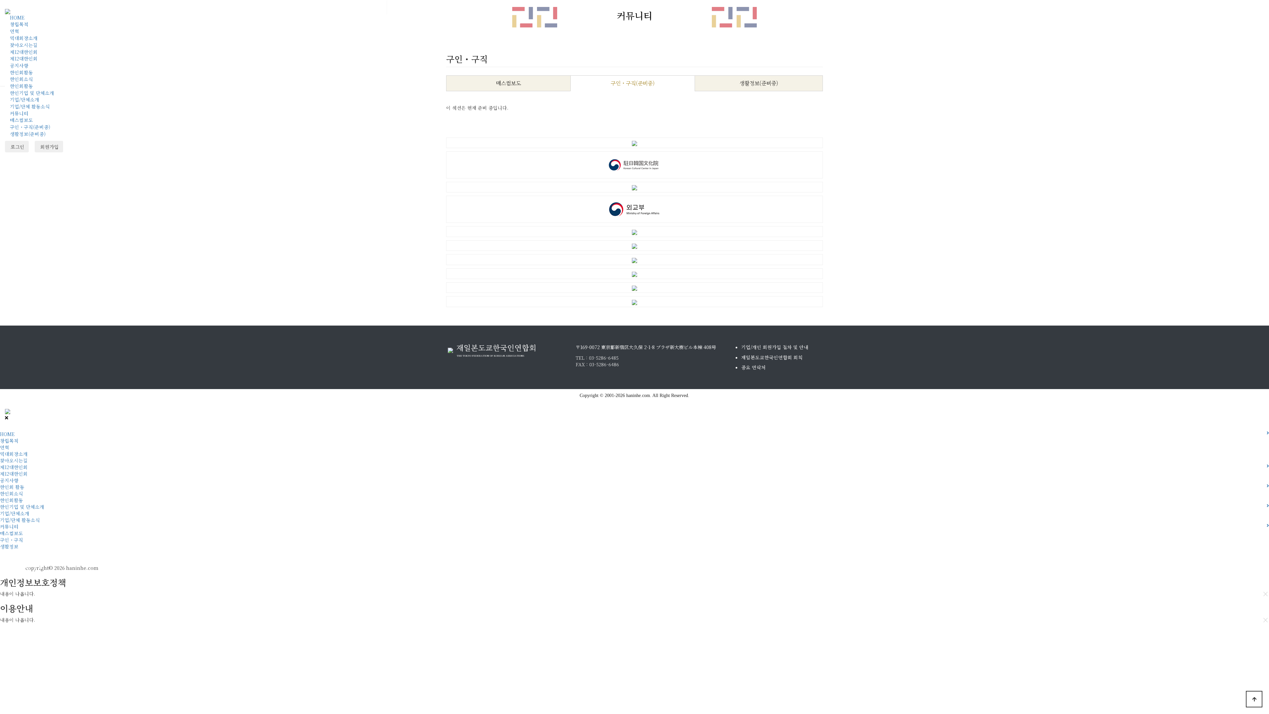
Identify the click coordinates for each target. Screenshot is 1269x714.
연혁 (14, 31)
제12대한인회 (24, 52)
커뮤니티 (19, 113)
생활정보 (9, 546)
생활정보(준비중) (28, 134)
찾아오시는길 (24, 45)
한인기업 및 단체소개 (32, 93)
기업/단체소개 (24, 99)
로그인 (16, 146)
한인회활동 (21, 72)
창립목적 (19, 24)
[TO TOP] (1254, 699)
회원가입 (49, 146)
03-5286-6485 (604, 357)
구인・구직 (11, 539)
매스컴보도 (21, 120)
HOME (17, 17)
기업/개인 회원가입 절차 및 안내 (774, 347)
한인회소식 (21, 79)
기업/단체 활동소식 (30, 106)
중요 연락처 (753, 367)
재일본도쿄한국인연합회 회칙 (772, 357)
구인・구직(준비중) (30, 127)
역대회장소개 (24, 38)
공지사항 (19, 65)
